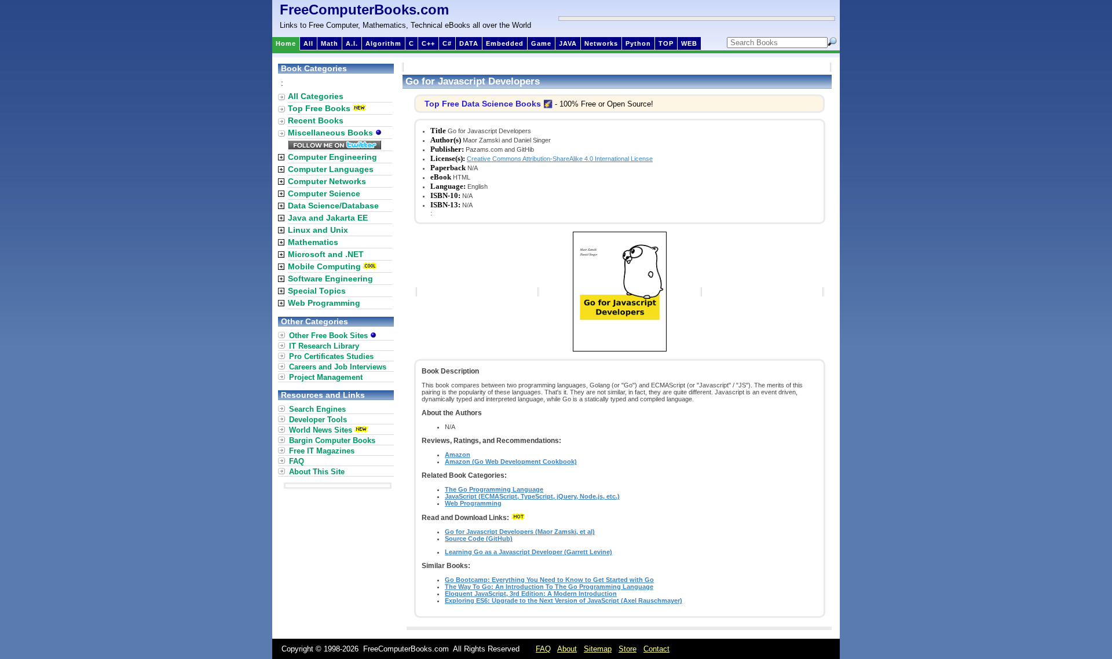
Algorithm (383, 43)
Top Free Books (319, 108)
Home (286, 43)
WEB (689, 43)
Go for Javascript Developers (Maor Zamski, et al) (520, 531)
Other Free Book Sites (329, 335)
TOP (666, 43)
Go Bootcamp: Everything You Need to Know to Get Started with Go (549, 579)
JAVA (568, 43)
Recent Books (315, 120)
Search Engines (317, 409)
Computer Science (324, 193)
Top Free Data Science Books (483, 103)
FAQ (296, 461)
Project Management (326, 377)
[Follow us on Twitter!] (334, 146)
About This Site (317, 471)
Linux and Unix (318, 230)
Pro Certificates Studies (331, 356)
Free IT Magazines (321, 450)
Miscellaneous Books (331, 132)
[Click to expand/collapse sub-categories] (281, 157)
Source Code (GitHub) (479, 538)
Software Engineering (330, 278)
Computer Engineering (332, 157)
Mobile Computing (324, 266)
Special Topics (317, 290)
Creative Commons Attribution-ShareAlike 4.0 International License (560, 158)
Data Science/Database (333, 205)
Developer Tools (318, 419)
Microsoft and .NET (326, 254)
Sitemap (598, 649)
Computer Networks (327, 181)
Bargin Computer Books (332, 440)
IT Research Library (324, 346)
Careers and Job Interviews (337, 367)
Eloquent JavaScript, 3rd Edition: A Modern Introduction (531, 593)
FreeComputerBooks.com (364, 9)
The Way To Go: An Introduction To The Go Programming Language (549, 586)
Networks (601, 43)
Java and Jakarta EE (328, 217)
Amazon (457, 454)
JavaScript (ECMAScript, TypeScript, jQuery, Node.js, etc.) (532, 496)
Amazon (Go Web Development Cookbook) (511, 461)
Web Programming (473, 503)
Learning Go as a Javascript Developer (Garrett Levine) (528, 551)
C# (447, 43)
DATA (468, 43)
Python (638, 43)
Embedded (505, 43)
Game (541, 43)
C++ (428, 43)
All (308, 43)
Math (329, 43)
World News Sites (320, 430)
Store (628, 649)
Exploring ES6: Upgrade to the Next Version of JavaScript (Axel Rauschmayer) (563, 600)
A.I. (352, 43)
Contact (656, 649)
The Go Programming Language (494, 489)
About (567, 649)
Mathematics (313, 242)
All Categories (315, 96)
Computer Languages (331, 169)
